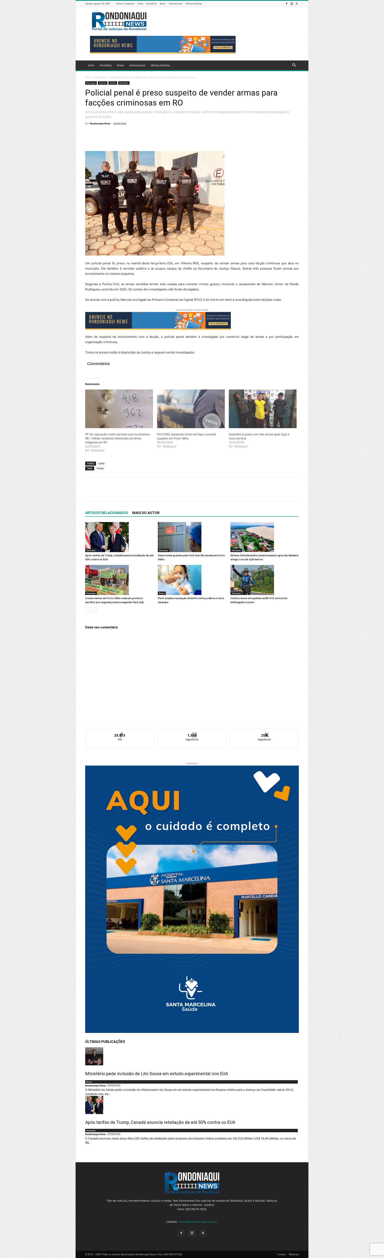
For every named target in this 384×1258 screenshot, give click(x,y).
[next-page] (94, 610)
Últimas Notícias (193, 3)
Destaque (100, 77)
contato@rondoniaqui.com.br (198, 1222)
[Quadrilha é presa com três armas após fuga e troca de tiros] (263, 408)
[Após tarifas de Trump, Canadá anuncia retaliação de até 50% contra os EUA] (119, 537)
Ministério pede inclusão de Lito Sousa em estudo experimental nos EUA (156, 1073)
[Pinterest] (108, 140)
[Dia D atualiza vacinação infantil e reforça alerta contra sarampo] (192, 580)
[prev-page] (87, 610)
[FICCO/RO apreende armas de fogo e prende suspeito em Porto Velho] (191, 408)
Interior (102, 83)
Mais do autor (145, 513)
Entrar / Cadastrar (125, 3)
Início (140, 3)
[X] (296, 3)
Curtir (120, 731)
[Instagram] (291, 3)
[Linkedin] (126, 140)
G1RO (102, 463)
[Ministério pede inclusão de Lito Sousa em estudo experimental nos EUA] (192, 1056)
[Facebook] (286, 3)
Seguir (192, 731)
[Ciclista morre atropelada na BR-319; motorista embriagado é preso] (264, 580)
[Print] (135, 140)
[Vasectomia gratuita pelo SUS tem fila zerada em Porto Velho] (192, 537)
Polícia (113, 83)
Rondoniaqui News (100, 123)
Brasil (162, 3)
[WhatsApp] (117, 140)
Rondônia (151, 3)
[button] (294, 65)
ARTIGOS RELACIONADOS (106, 513)
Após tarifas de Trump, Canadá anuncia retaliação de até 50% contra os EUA (160, 1122)
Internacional (175, 3)
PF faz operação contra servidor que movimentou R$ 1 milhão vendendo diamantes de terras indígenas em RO (117, 438)
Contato (281, 1254)
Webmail (294, 1254)
